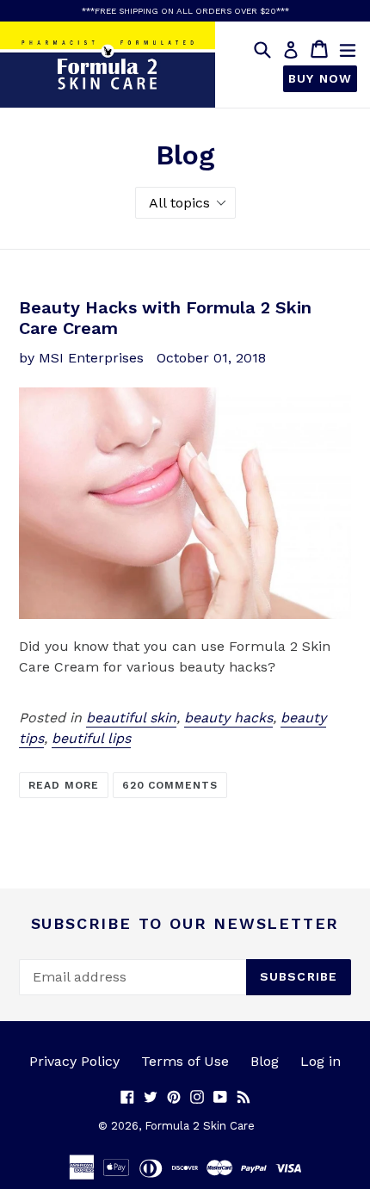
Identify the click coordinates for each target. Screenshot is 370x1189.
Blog (264, 1061)
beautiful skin (131, 717)
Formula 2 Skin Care (200, 1125)
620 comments (170, 785)
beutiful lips (91, 738)
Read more (63, 785)
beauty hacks (228, 717)
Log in (320, 1061)
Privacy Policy (74, 1061)
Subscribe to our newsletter (185, 923)
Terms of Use (185, 1061)
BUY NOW (320, 78)
